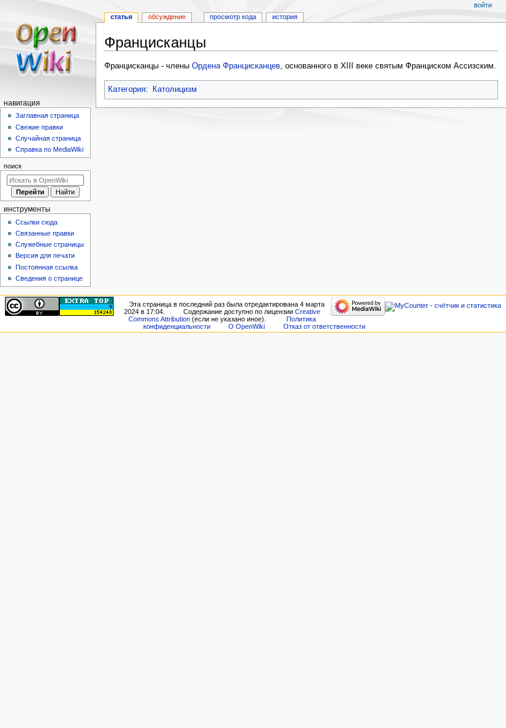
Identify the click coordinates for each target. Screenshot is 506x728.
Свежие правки (39, 127)
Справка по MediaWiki (49, 149)
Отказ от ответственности (324, 326)
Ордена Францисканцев (236, 66)
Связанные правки (44, 233)
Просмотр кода (233, 16)
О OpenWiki (246, 326)
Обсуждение (167, 16)
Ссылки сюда (36, 222)
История (284, 16)
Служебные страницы (49, 244)
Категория (127, 89)
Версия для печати (45, 255)
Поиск (13, 166)
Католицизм (174, 89)
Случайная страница (48, 138)
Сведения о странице (49, 278)
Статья (121, 16)
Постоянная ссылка (46, 267)
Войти (483, 5)
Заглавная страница (47, 115)
